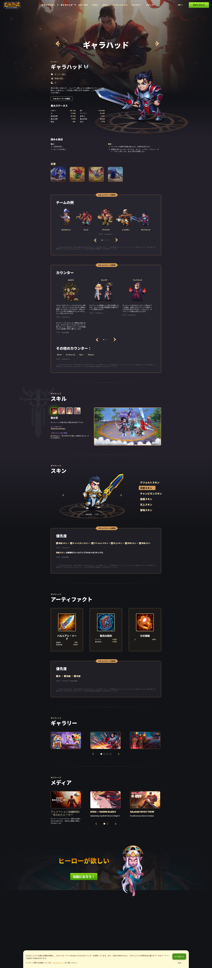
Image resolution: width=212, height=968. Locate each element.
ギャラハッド (67, 4)
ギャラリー (137, 4)
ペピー (81, 355)
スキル (95, 4)
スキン (105, 4)
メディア (150, 4)
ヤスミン (91, 355)
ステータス (83, 4)
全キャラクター (48, 4)
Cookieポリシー (59, 962)
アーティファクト (120, 4)
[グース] (156, 44)
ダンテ (59, 355)
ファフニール (70, 355)
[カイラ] (57, 44)
